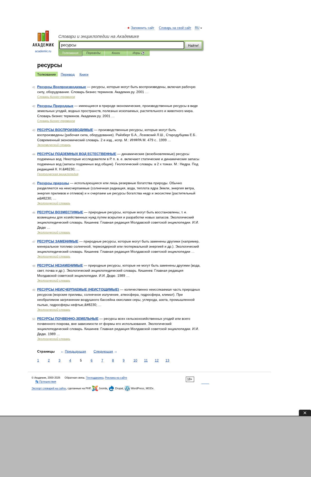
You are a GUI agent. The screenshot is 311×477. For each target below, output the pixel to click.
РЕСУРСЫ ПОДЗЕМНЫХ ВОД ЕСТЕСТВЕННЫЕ (76, 154)
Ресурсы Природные (55, 106)
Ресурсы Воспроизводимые (61, 87)
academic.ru (43, 51)
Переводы (93, 53)
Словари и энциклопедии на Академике (98, 36)
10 (135, 360)
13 (167, 360)
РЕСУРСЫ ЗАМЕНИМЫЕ (57, 241)
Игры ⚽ (139, 53)
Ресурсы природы (53, 183)
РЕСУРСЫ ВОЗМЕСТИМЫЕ (60, 212)
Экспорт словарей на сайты (49, 388)
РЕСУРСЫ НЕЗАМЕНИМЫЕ (60, 265)
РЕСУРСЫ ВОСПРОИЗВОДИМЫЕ (65, 130)
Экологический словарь (53, 203)
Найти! (193, 45)
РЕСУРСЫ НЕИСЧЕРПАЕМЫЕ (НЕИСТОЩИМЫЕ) (78, 289)
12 (157, 360)
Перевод (68, 74)
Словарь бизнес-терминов (56, 97)
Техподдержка (95, 377)
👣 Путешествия (45, 381)
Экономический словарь (54, 145)
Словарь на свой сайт (175, 28)
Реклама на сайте (116, 377)
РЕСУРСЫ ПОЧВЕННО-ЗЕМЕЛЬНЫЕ (67, 319)
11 (146, 360)
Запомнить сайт (142, 28)
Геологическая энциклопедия (57, 174)
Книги (116, 53)
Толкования (70, 53)
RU (197, 28)
